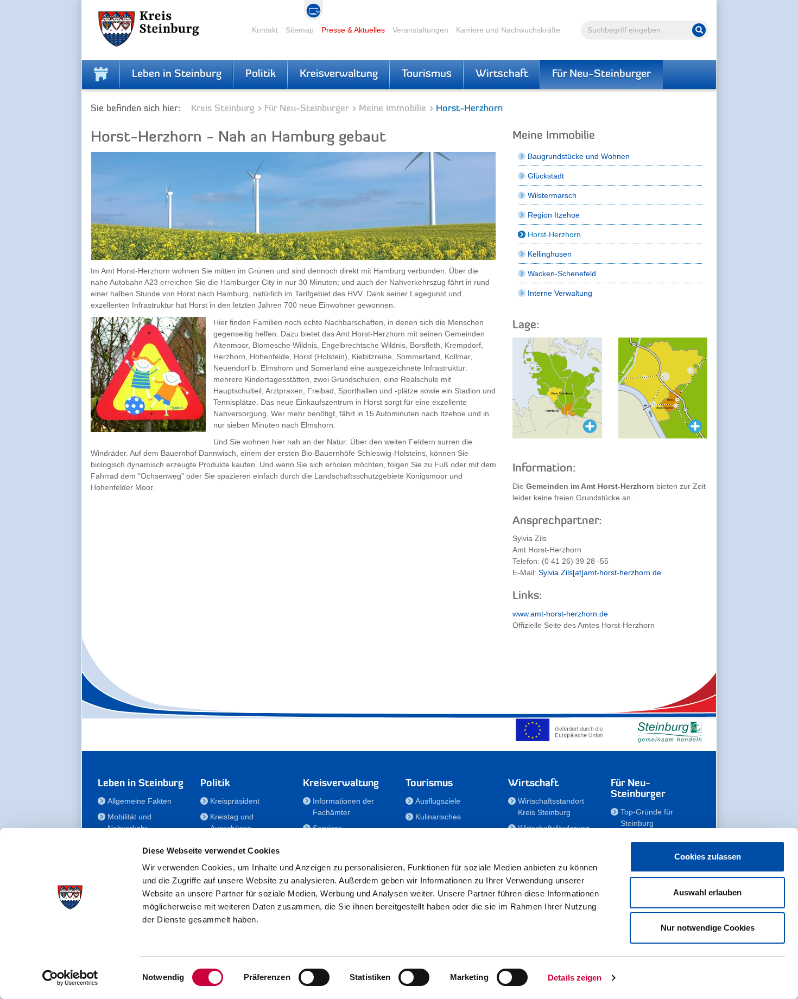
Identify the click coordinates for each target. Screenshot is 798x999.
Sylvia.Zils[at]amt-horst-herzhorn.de (600, 572)
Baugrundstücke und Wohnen (579, 156)
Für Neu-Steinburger (601, 74)
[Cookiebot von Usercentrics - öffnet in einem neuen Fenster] (70, 978)
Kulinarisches (438, 816)
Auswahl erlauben (707, 892)
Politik (260, 74)
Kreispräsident (234, 801)
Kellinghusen (550, 254)
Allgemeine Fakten (139, 801)
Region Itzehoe (554, 215)
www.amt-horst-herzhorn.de (560, 613)
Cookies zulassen (707, 856)
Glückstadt (546, 175)
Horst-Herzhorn (554, 234)
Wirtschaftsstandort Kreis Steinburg (551, 807)
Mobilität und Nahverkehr (129, 822)
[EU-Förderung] (562, 729)
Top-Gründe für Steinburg (646, 817)
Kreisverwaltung (339, 74)
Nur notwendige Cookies (708, 927)
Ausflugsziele (437, 801)
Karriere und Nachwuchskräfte (508, 30)
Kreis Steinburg (223, 108)
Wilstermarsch (552, 195)
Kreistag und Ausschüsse (232, 822)
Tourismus (427, 74)
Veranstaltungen (420, 30)
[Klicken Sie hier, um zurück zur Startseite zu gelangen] (101, 74)
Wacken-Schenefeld (562, 273)
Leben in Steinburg (176, 74)
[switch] (314, 977)
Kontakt (265, 30)
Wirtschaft (502, 74)
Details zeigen (574, 977)
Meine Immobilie (392, 108)
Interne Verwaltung (560, 293)
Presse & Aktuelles (353, 30)
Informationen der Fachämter (343, 807)
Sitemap (300, 30)
